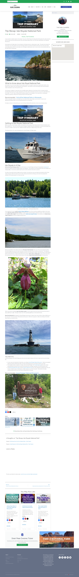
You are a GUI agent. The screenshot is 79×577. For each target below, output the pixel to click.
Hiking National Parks (18, 431)
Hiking (23, 36)
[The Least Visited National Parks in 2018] (27, 421)
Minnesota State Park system (14, 367)
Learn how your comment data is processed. (29, 474)
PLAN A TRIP (38, 6)
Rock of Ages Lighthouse (24, 211)
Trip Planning (30, 36)
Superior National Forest (27, 367)
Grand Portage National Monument (35, 362)
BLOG (54, 6)
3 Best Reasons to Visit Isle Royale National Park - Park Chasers (21, 444)
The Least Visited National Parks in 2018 (27, 426)
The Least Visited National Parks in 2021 (42, 507)
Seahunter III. (46, 167)
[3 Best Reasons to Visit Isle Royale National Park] (12, 421)
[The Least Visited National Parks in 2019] (43, 421)
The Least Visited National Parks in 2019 (43, 426)
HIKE (42, 6)
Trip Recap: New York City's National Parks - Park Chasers (20, 441)
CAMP (45, 6)
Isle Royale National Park (27, 431)
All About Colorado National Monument (27, 506)
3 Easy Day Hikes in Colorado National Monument (11, 507)
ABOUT (32, 6)
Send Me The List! (22, 544)
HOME (29, 6)
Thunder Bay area (37, 364)
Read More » (24, 524)
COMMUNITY (49, 6)
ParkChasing (34, 431)
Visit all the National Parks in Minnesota (28, 97)
